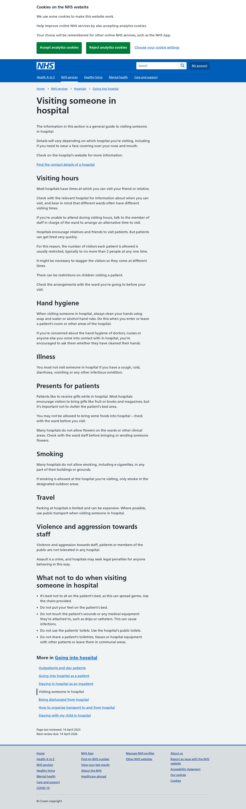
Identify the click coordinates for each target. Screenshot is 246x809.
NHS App (87, 753)
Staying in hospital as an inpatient (66, 684)
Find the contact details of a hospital (66, 165)
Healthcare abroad (93, 776)
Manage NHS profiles (140, 753)
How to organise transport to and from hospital (77, 707)
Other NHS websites (139, 759)
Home (41, 89)
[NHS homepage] (46, 65)
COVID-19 (43, 788)
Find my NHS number (95, 759)
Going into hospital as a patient (64, 676)
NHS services (59, 89)
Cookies (176, 781)
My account (199, 66)
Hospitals (80, 89)
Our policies (178, 775)
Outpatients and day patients (62, 668)
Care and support (146, 77)
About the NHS (91, 770)
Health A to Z (46, 77)
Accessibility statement (185, 769)
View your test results (95, 765)
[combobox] (157, 65)
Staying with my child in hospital (65, 715)
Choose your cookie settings (157, 47)
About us (177, 753)
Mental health (118, 77)
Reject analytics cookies (108, 47)
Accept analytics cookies (59, 47)
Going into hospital (105, 89)
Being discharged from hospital (64, 700)
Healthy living (93, 77)
